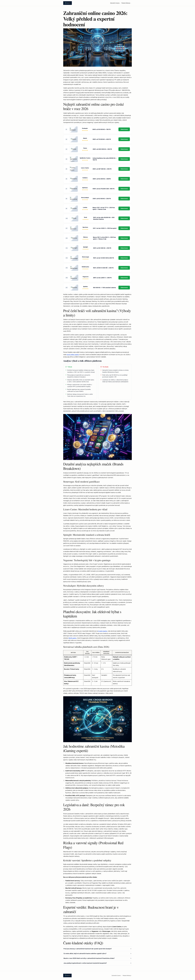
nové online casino (73, 354)
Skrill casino (72, 638)
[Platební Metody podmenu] (131, 975)
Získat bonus (124, 129)
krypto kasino (102, 631)
